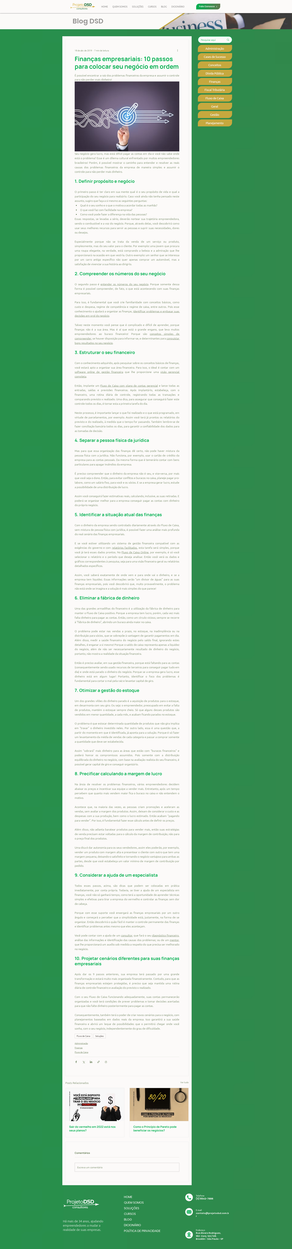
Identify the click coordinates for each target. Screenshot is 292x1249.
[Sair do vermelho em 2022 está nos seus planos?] (95, 1104)
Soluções (99, 1035)
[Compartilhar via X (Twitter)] (83, 1061)
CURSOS (130, 1214)
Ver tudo (184, 1082)
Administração (81, 1043)
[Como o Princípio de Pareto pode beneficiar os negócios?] (159, 1104)
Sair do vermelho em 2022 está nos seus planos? (92, 1128)
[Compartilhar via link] (98, 1061)
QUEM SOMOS (134, 1202)
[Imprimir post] (105, 1061)
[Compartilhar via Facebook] (76, 1061)
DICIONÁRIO (132, 1225)
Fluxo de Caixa (83, 1035)
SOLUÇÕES (131, 1208)
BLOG (128, 1219)
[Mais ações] (177, 50)
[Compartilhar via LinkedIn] (91, 1061)
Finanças (79, 1047)
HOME (128, 1197)
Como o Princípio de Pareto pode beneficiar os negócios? (155, 1128)
